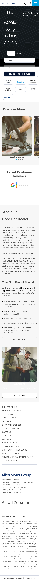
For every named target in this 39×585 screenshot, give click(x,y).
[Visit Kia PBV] (8, 81)
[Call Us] (30, 3)
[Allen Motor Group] (10, 3)
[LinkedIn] (28, 502)
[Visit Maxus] (33, 89)
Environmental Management (17, 457)
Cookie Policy (9, 414)
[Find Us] (25, 3)
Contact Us (8, 436)
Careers (6, 432)
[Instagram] (15, 502)
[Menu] (35, 3)
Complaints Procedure (14, 450)
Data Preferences (11, 425)
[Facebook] (3, 502)
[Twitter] (9, 502)
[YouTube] (21, 502)
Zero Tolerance (10, 453)
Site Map (6, 421)
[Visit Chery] (8, 89)
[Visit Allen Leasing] (20, 81)
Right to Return (10, 428)
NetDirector (8, 578)
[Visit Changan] (8, 97)
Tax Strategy (8, 439)
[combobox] (19, 60)
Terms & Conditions (12, 411)
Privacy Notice (10, 418)
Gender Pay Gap (10, 446)
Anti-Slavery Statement (14, 443)
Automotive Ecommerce (25, 578)
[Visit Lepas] (20, 89)
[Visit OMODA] (33, 81)
